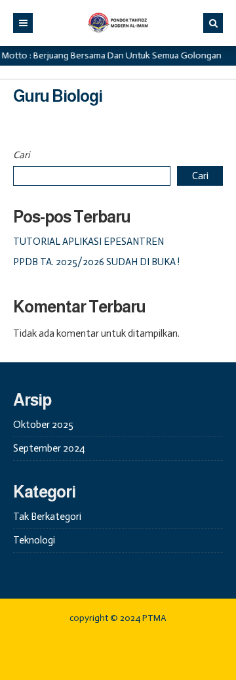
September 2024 (49, 448)
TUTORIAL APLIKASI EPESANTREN (88, 241)
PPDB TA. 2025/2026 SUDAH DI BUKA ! (96, 262)
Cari (21, 155)
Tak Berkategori (47, 516)
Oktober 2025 (43, 425)
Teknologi (34, 540)
